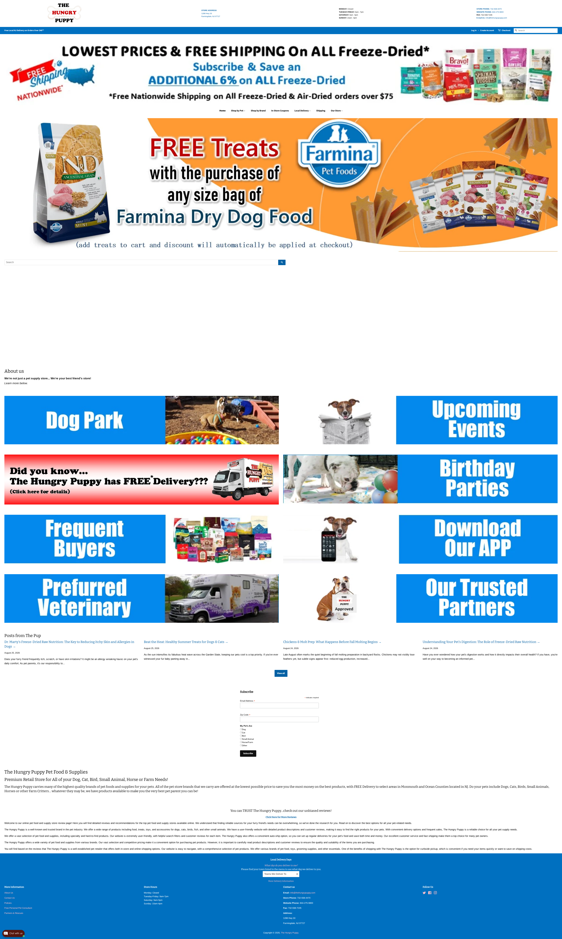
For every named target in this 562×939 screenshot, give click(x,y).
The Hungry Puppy (289, 933)
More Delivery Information (281, 881)
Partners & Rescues (13, 913)
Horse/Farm (247, 742)
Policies (8, 903)
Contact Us (9, 898)
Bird (244, 736)
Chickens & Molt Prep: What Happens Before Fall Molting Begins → (332, 642)
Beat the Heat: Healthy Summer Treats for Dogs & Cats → (186, 642)
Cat (243, 732)
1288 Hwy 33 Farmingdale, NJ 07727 (210, 13)
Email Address (247, 700)
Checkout (506, 30)
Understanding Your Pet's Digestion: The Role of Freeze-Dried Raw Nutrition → (481, 642)
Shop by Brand (258, 110)
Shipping (320, 110)
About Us (8, 893)
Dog (244, 729)
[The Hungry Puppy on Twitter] (424, 893)
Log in (474, 30)
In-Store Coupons (280, 110)
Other (244, 745)
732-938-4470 (489, 9)
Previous (10, 185)
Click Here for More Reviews (281, 817)
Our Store (336, 110)
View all (281, 673)
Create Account (487, 30)
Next (551, 185)
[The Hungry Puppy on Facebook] (429, 893)
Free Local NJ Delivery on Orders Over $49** (24, 30)
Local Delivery (301, 110)
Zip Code (245, 714)
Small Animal (248, 739)
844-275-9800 (490, 12)
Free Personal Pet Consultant (18, 908)
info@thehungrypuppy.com (492, 18)
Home (222, 110)
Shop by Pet (237, 110)
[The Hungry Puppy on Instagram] (435, 893)
